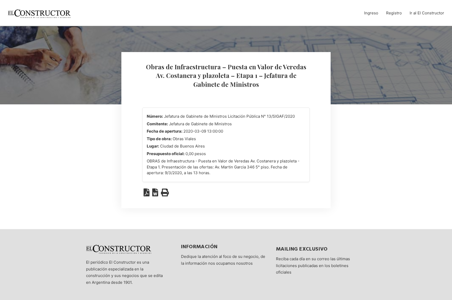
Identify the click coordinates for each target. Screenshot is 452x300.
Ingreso (371, 12)
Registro (394, 12)
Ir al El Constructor (427, 12)
